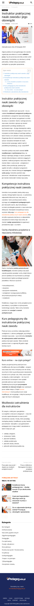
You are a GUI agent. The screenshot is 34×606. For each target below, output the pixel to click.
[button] (31, 2)
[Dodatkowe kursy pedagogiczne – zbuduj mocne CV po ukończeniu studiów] (6, 487)
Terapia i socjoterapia (8, 558)
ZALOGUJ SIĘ (23, 600)
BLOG (9, 600)
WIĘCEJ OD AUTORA (9, 481)
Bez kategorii (6, 527)
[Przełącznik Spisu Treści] (28, 70)
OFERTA (5, 598)
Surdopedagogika (7, 555)
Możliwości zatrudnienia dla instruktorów (16, 92)
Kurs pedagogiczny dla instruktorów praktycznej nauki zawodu (15, 87)
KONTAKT (15, 600)
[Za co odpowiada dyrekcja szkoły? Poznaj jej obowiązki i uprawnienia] (6, 509)
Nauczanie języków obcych (10, 533)
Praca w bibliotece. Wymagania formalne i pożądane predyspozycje (25, 468)
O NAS (10, 598)
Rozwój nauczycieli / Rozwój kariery (13, 550)
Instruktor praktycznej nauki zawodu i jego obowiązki (16, 74)
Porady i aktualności (8, 544)
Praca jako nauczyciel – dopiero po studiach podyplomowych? (9, 467)
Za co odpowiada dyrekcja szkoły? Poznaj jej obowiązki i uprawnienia (21, 510)
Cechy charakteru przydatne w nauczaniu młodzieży (17, 82)
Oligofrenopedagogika (8, 535)
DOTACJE (27, 598)
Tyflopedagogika (7, 561)
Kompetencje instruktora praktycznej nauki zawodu (17, 78)
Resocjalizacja (6, 547)
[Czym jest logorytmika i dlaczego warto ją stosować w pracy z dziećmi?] (6, 498)
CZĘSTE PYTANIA (18, 598)
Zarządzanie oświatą (8, 564)
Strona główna (6, 7)
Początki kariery (7, 541)
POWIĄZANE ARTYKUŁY (10, 478)
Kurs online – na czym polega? (15, 89)
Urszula (7, 23)
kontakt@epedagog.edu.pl (17, 588)
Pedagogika (14, 7)
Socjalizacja (5, 553)
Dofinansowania (7, 530)
